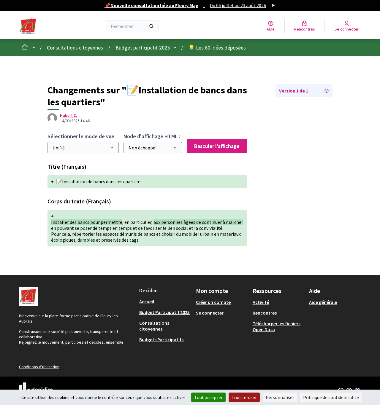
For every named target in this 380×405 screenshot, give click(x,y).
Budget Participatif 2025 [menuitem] (164, 312)
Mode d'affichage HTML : (152, 136)
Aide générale (323, 302)
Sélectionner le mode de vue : (82, 136)
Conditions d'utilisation (39, 366)
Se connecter (210, 313)
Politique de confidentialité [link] (331, 397)
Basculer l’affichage (217, 146)
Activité (261, 302)
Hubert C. (68, 115)
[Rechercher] (151, 26)
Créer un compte (213, 302)
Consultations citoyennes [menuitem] (154, 326)
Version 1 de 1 (293, 91)
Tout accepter (208, 397)
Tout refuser (244, 397)
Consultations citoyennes (75, 47)
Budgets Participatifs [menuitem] (161, 339)
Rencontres (265, 313)
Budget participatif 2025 (142, 47)
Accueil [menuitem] (146, 301)
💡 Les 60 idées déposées (217, 47)
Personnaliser (280, 397)
